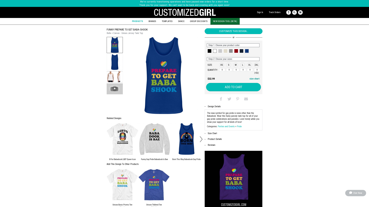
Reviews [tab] (211, 145)
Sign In (260, 12)
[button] (115, 45)
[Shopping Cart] (301, 12)
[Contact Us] (289, 12)
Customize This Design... (233, 31)
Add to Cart (233, 87)
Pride (239, 126)
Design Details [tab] (214, 106)
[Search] (295, 12)
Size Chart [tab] (212, 133)
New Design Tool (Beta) (225, 21)
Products (137, 21)
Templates (167, 21)
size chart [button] (254, 78)
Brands (152, 21)
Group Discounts (199, 21)
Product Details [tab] (215, 139)
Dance (181, 21)
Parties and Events (226, 126)
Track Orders (274, 12)
